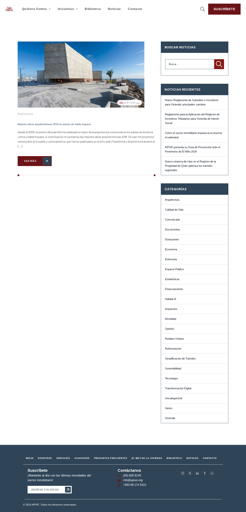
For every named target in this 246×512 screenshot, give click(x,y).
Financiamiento (174, 289)
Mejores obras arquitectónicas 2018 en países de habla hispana (54, 124)
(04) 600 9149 (132, 475)
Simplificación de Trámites (180, 358)
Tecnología (171, 378)
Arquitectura (25, 113)
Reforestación (173, 348)
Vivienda (170, 418)
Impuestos (171, 309)
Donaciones (172, 239)
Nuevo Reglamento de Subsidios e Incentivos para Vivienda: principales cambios (191, 102)
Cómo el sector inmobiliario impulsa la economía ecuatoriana (193, 135)
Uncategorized (173, 398)
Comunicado (172, 219)
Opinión (169, 328)
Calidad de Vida (174, 209)
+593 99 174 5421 (134, 484)
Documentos (172, 229)
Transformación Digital (178, 388)
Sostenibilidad (173, 368)
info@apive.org (133, 480)
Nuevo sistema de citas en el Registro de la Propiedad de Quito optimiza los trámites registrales (190, 166)
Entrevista (171, 259)
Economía (171, 249)
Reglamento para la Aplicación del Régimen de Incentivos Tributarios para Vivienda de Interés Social (192, 119)
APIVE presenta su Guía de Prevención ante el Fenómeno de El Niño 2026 (192, 149)
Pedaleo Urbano (174, 338)
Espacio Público (174, 269)
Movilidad (170, 318)
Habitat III (170, 299)
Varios (168, 408)
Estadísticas (172, 279)
